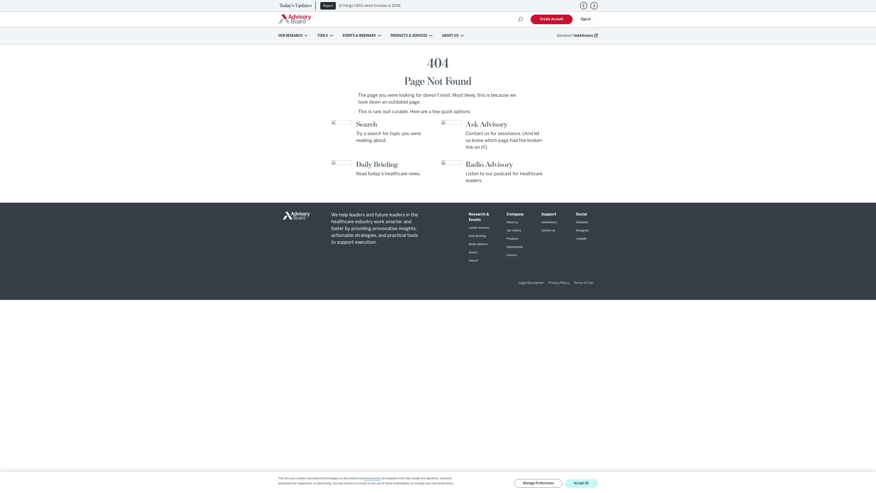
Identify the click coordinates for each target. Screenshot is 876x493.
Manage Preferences (538, 483)
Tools (322, 35)
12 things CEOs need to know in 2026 (370, 6)
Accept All (581, 483)
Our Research (290, 35)
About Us (450, 35)
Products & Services (409, 35)
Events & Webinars (359, 35)
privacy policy (372, 478)
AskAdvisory (583, 35)
